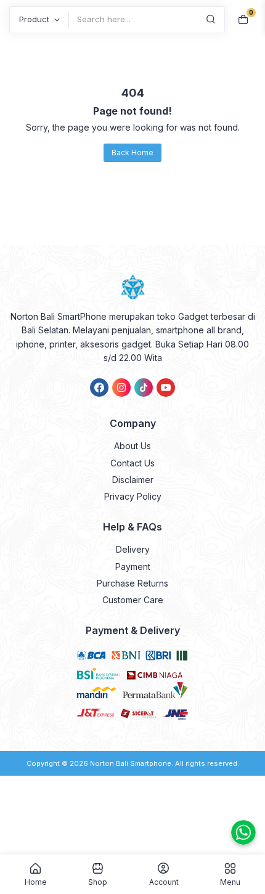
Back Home (132, 152)
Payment (132, 566)
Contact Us (132, 463)
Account (164, 881)
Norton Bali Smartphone (130, 763)
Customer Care (132, 600)
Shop (97, 881)
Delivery (133, 549)
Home (36, 881)
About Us (132, 446)
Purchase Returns (132, 583)
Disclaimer (132, 479)
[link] (99, 387)
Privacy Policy (132, 496)
